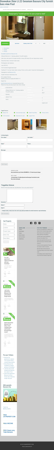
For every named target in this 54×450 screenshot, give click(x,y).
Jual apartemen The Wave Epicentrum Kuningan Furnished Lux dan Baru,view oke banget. (25, 177)
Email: (2, 143)
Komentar (4, 202)
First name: (4, 137)
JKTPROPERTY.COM (9, 417)
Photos (5, 51)
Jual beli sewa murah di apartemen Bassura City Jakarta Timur (9, 370)
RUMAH (20, 229)
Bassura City (13, 72)
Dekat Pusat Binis (33, 112)
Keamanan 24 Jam (20, 115)
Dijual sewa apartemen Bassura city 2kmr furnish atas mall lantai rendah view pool (44, 241)
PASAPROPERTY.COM (29, 444)
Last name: (30, 137)
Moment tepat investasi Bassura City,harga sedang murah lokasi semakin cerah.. (45, 250)
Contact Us (30, 9)
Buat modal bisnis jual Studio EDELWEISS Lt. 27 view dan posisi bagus (26, 171)
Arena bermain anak (20, 112)
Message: (3, 150)
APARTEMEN (21, 231)
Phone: (29, 143)
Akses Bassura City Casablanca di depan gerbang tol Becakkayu (9, 365)
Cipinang (25, 43)
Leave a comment (4, 7)
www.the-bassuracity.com (7, 83)
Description (6, 48)
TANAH (20, 233)
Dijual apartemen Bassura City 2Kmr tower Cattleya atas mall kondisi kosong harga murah (8, 327)
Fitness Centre (45, 112)
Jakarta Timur (29, 43)
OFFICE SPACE (22, 237)
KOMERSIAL (21, 239)
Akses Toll (5, 112)
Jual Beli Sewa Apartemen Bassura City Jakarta (14, 9)
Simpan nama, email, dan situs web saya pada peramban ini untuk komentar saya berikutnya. (24, 210)
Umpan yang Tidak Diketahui (9, 431)
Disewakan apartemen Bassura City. (9, 53)
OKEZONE (10, 423)
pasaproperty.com (29, 446)
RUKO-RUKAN (21, 235)
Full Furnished (6, 115)
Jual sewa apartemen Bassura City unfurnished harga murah (7, 293)
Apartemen (17, 43)
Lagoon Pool (32, 115)
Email (2, 208)
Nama (2, 205)
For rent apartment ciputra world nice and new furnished (9, 260)
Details (5, 49)
